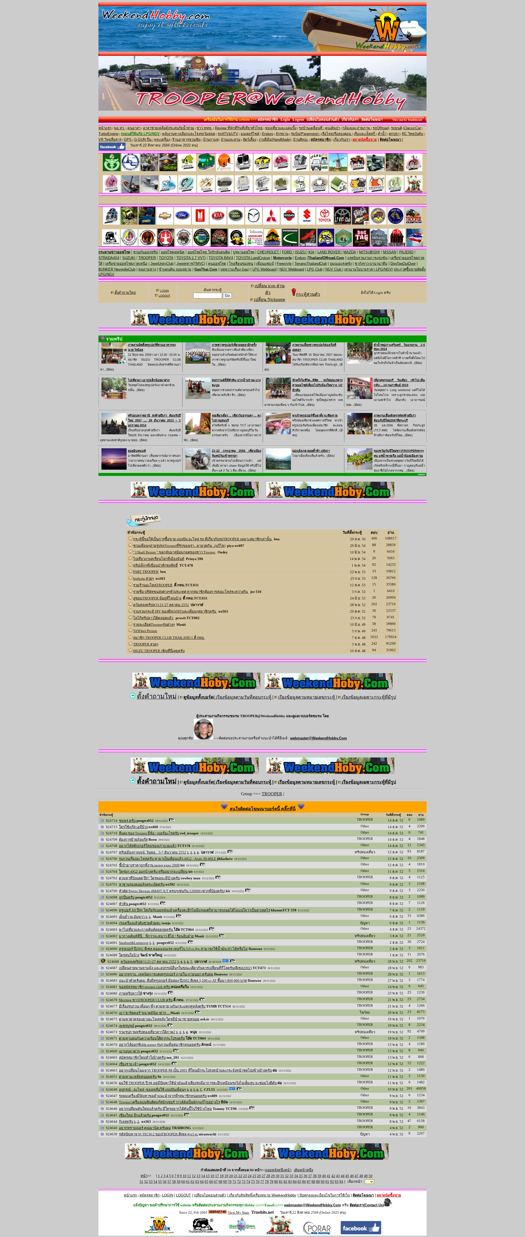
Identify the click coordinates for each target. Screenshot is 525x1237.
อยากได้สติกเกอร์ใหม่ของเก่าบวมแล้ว (147, 846)
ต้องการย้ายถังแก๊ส (133, 839)
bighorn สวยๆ (143, 578)
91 (327, 1181)
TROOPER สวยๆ (145, 644)
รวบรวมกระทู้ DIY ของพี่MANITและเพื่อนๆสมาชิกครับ (175, 611)
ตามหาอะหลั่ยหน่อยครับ (138, 1077)
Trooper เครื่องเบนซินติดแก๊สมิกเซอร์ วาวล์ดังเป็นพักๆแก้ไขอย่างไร (169, 1102)
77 (262, 1181)
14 (203, 1176)
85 (299, 1181)
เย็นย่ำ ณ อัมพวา (132, 917)
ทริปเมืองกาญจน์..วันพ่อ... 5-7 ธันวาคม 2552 (152, 852)
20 (231, 1176)
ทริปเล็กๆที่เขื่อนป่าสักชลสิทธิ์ (155, 565)
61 (188, 1181)
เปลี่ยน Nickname (269, 299)
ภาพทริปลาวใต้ (130, 993)
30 (277, 1176)
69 (225, 1181)
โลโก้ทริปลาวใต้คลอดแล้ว (153, 618)
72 (239, 1181)
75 (253, 1181)
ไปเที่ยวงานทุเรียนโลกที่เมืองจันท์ (158, 559)
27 (264, 1176)
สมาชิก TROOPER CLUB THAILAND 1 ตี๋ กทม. (169, 638)
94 (341, 1181)
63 (197, 1181)
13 (198, 1176)
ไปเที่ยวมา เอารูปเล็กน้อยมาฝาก (149, 380)
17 (217, 1176)
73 (244, 1181)
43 (338, 1176)
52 (146, 1181)
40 (324, 1176)
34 (296, 1176)
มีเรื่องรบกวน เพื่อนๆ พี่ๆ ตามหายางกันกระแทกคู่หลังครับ (162, 1006)
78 (267, 1181)
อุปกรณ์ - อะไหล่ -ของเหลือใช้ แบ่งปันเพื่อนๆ (152, 1089)
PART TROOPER (146, 572)
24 (250, 1176)
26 (259, 1176)
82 (285, 1181)
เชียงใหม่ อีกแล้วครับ (135, 1115)
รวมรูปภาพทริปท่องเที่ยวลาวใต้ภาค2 (147, 1032)
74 (248, 1181)
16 (212, 1176)
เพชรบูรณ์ (126, 1026)
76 (257, 1181)
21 (236, 1176)
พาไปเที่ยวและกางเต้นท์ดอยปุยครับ (146, 930)
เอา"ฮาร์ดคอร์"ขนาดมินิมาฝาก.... (144, 1013)
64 (202, 1181)
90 (323, 1181)
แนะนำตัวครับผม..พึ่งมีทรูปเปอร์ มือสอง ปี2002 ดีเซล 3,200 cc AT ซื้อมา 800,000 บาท (183, 980)
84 (295, 1181)
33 (291, 1176)
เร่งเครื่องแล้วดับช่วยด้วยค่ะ (140, 923)
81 (281, 1181)
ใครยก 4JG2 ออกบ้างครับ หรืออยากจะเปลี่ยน (153, 871)
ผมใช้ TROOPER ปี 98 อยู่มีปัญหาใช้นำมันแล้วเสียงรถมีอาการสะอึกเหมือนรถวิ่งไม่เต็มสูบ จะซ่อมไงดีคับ (198, 1083)
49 (366, 1176)
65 (206, 1181)
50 (370, 1176)
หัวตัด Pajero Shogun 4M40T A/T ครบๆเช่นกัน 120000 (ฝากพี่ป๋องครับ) (172, 891)
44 (343, 1176)
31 (282, 1176)
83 (290, 1181)
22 (240, 1176)
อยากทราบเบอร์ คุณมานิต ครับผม (145, 1128)
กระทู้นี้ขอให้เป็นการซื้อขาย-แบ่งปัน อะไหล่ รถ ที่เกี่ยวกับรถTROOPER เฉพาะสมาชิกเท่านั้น (202, 539)
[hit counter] (217, 1212)
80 (276, 1181)
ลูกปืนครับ (127, 897)
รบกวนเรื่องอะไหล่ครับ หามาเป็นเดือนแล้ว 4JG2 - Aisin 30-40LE (167, 859)
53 (151, 1181)
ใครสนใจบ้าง (129, 955)
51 (141, 1181)
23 (245, 1176)
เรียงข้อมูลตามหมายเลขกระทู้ (307, 697)
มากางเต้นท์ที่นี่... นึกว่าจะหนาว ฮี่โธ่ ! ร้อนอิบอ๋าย (156, 936)
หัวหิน (124, 904)
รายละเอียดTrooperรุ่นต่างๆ (154, 624)
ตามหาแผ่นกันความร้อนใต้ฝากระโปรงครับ (152, 1038)
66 (211, 1181)
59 (178, 1181)
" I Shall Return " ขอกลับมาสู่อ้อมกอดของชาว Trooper (174, 552)
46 (352, 1176)
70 (230, 1181)
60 (183, 1181)
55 (160, 1181)
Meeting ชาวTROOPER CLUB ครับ (146, 1000)
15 (208, 1176)
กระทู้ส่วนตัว (308, 294)
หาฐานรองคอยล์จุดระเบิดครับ (142, 884)
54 (155, 1181)
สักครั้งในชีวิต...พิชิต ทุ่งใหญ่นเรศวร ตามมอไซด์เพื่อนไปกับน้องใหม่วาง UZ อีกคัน (317, 385)
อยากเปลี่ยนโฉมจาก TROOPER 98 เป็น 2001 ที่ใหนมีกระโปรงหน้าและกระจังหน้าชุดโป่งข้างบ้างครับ (195, 1070)
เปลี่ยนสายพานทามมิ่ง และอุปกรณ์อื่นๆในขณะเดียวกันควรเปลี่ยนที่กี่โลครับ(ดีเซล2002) (185, 968)
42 (333, 1176)
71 (234, 1181)
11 (189, 1176)
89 (318, 1181)
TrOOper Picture (145, 631)
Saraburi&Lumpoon (133, 943)
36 (305, 1176)
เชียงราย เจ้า (128, 1064)
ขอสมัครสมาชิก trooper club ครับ (145, 987)
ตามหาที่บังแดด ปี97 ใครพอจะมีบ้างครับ (149, 878)
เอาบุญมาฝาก (129, 1051)
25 (254, 1176)
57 (169, 1181)
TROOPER (272, 793)
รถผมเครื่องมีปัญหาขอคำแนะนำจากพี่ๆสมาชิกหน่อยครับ (163, 1096)
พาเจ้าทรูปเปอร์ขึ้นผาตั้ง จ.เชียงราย (314, 415)
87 (309, 1181)
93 (337, 1181)
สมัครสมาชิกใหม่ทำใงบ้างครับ (142, 1057)
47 (356, 1176)
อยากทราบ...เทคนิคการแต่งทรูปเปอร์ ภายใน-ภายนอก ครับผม (166, 974)
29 (273, 1176)
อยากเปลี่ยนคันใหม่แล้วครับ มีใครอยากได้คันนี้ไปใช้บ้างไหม (165, 1109)
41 (329, 1176)
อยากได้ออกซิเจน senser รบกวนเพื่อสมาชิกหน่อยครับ (159, 1045)
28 (268, 1176)
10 (184, 1176)
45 (347, 1176)
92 (332, 1181)
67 (216, 1181)
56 (165, 1181)
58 (174, 1181)
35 (301, 1176)
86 (304, 1181)
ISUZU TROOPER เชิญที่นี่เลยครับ (159, 651)
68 (220, 1181)
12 (194, 1176)
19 (226, 1176)
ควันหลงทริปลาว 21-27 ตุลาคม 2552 (161, 605)
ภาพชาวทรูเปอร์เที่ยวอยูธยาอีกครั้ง (234, 344)
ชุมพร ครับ (127, 821)
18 (222, 1176)
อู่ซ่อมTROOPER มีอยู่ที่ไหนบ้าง (157, 598)
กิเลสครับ (126, 1122)
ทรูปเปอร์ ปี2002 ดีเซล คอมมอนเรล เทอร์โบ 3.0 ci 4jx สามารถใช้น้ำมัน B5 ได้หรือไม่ (183, 949)
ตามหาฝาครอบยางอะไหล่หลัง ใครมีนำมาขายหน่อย (159, 1019)
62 (192, 1181)
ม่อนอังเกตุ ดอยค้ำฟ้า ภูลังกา (311, 450)
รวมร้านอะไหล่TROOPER (153, 585)
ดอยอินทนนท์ (137, 450)
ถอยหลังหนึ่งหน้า (278, 1170)
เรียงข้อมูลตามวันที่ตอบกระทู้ (243, 697)
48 (361, 1176)
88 (313, 1181)
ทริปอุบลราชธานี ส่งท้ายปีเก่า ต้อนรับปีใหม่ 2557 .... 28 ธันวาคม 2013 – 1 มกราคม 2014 (154, 420)
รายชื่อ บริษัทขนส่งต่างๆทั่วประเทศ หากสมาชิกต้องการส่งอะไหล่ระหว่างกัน (191, 592)
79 (271, 1181)
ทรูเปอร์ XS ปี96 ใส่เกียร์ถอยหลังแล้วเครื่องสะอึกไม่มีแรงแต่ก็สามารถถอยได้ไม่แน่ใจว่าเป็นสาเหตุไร (194, 910)
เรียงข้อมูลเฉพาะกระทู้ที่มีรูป (368, 697)
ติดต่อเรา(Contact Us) (367, 1205)
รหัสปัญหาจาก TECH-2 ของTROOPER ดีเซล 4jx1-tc (158, 1134)
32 (287, 1176)
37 (310, 1176)
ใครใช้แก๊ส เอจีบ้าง (133, 827)
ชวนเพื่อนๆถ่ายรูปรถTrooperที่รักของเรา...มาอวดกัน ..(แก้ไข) (179, 546)
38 (315, 1176)
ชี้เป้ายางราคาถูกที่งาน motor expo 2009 (149, 865)
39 (319, 1176)
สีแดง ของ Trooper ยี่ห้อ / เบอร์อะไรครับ (149, 833)
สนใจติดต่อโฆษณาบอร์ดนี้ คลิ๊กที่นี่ (263, 809)
